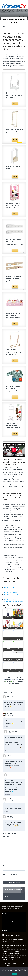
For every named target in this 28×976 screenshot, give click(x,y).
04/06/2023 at (10, 715)
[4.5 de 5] (21, 326)
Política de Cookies (7, 918)
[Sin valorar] (21, 179)
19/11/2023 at (10, 800)
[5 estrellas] (14, 681)
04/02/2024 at (10, 817)
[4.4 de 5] (21, 142)
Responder (6, 709)
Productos (9, 25)
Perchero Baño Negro (10, 896)
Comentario (6, 836)
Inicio (4, 25)
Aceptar (14, 974)
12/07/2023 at (10, 756)
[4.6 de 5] (21, 216)
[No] (26, 971)
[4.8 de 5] (21, 105)
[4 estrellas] (7, 681)
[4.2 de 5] (20, 289)
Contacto (4, 930)
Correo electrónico (8, 859)
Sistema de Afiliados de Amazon (11, 926)
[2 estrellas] (13, 680)
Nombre (5, 852)
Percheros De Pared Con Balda (13, 889)
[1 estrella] (7, 680)
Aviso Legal (5, 914)
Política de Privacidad (8, 922)
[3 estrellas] (20, 680)
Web (4, 866)
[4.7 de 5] (20, 252)
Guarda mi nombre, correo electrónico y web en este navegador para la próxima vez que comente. (13, 876)
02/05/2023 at (10, 698)
